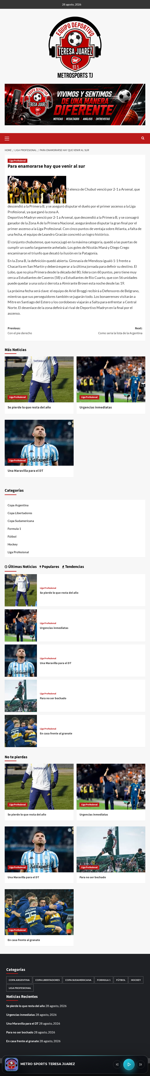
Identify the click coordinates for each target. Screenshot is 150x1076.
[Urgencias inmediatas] (111, 379)
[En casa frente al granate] (21, 730)
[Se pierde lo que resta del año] (39, 379)
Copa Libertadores (20, 513)
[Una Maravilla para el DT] (39, 443)
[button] (8, 138)
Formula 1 (14, 528)
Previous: (20, 331)
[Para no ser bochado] (21, 695)
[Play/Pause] (129, 1064)
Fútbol (12, 536)
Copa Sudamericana (21, 521)
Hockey (13, 544)
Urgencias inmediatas (95, 407)
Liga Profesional (17, 160)
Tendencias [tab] (74, 566)
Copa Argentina (18, 505)
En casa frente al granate (56, 733)
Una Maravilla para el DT (25, 470)
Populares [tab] (50, 566)
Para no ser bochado (53, 698)
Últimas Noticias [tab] (22, 566)
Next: (120, 331)
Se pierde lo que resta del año (29, 407)
